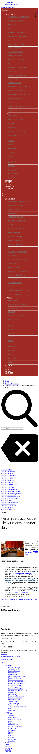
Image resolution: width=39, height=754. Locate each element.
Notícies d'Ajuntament (8, 471)
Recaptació (12, 40)
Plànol (8, 183)
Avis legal (4, 654)
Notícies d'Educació (7, 480)
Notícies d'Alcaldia (7, 473)
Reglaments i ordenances (17, 75)
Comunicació (13, 24)
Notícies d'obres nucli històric (10, 491)
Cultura (11, 141)
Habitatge (12, 170)
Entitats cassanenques (17, 119)
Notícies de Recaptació (8, 495)
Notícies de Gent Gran (8, 509)
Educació (11, 166)
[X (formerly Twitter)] (5, 535)
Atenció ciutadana (15, 52)
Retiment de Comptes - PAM (18, 106)
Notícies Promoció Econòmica (11, 497)
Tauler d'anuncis (14, 110)
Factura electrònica (16, 59)
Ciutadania (12, 116)
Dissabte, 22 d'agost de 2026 (8, 7)
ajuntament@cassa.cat (12, 4)
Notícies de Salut (6, 500)
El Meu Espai (12, 28)
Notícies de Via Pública (8, 506)
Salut (10, 156)
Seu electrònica (14, 79)
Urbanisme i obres (14, 48)
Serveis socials (14, 135)
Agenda (8, 185)
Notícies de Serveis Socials (9, 502)
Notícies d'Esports (7, 482)
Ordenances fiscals (15, 32)
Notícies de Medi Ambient (9, 489)
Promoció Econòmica (16, 131)
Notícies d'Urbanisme (8, 504)
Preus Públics (13, 71)
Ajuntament (10, 14)
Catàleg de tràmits (15, 21)
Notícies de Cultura (7, 479)
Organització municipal (17, 67)
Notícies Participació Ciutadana (11, 493)
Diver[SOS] (12, 162)
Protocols (12, 102)
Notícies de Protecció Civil (9, 498)
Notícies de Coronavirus (8, 477)
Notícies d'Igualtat (7, 507)
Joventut (12, 152)
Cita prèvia (9, 187)
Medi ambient (13, 173)
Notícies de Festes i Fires (9, 484)
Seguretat (12, 177)
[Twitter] (37, 13)
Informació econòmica (17, 90)
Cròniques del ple (6, 470)
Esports (11, 145)
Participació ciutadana (17, 36)
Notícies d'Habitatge (8, 486)
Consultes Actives (15, 55)
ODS (9, 63)
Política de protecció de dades (10, 656)
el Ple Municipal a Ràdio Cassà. (31, 552)
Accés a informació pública (18, 17)
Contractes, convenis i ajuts (19, 87)
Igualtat (11, 127)
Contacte (9, 188)
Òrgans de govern (15, 98)
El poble (8, 113)
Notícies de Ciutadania (8, 475)
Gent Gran (12, 148)
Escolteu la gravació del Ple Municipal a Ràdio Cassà (19, 599)
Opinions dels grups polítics (19, 94)
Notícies (8, 181)
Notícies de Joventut (7, 488)
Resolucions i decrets (16, 44)
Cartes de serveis (14, 83)
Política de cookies (7, 659)
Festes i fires (13, 123)
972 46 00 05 (9, 2)
